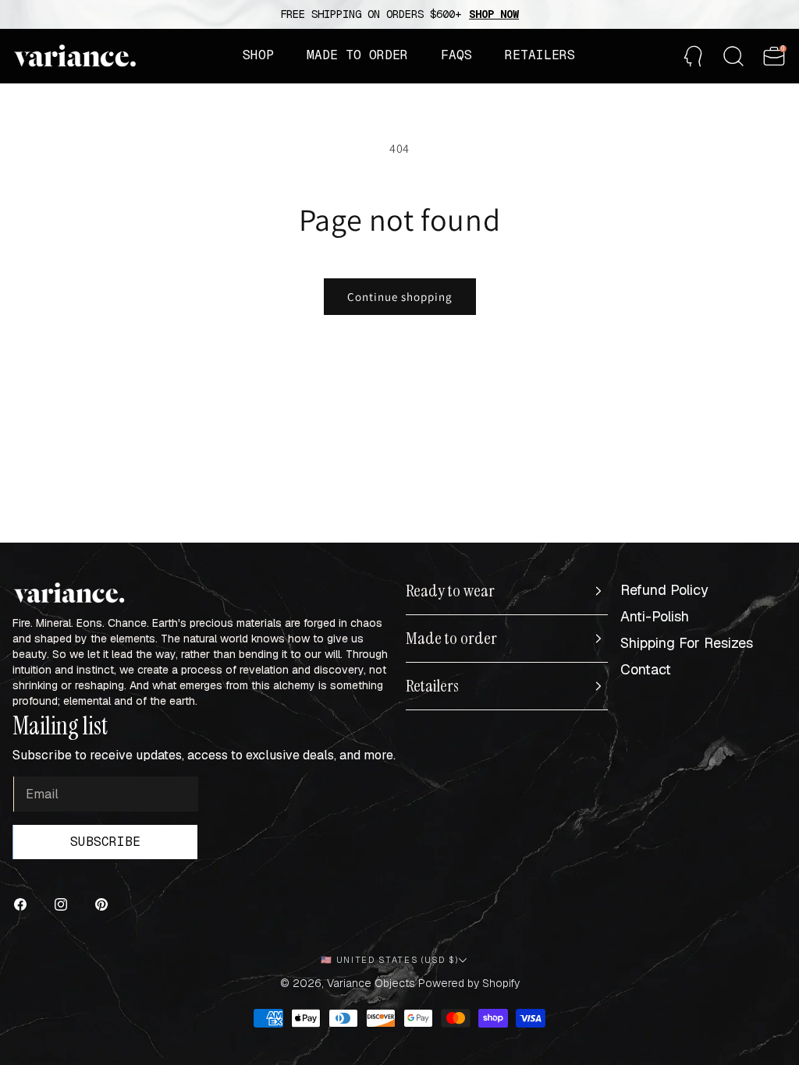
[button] (258, 55)
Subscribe (105, 841)
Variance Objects (371, 983)
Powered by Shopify (469, 983)
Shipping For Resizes (686, 643)
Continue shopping (400, 296)
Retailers (432, 686)
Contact (645, 669)
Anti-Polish (654, 616)
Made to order (451, 638)
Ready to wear (450, 591)
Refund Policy (664, 590)
